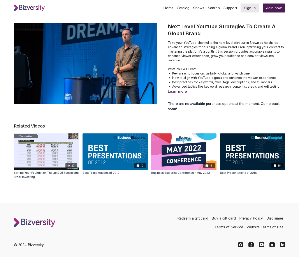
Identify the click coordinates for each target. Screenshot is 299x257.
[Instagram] (240, 244)
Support (230, 8)
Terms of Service (229, 227)
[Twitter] (272, 244)
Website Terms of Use (265, 227)
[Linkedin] (282, 244)
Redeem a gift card (192, 218)
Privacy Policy (251, 218)
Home (168, 8)
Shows (198, 8)
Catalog (183, 8)
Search (214, 8)
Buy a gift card (224, 218)
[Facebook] (251, 244)
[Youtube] (261, 244)
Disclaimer (274, 218)
